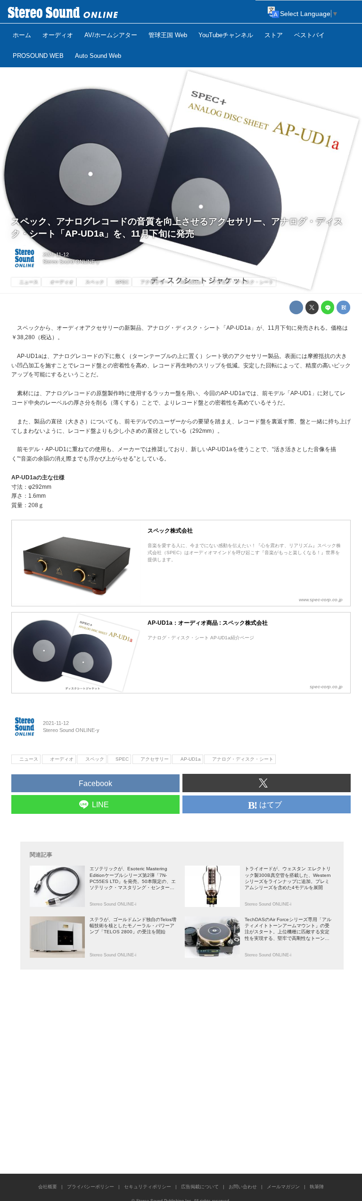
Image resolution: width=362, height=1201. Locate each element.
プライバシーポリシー (90, 1186)
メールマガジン (283, 1186)
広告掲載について (200, 1186)
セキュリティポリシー (147, 1186)
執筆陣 (317, 1186)
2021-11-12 (56, 254)
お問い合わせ (243, 1186)
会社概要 (47, 1186)
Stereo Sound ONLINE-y (71, 261)
